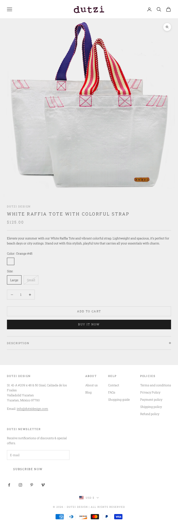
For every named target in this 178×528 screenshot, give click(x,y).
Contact (113, 385)
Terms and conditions (155, 385)
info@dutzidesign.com (32, 409)
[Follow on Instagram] (20, 485)
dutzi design (19, 206)
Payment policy (151, 399)
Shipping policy (151, 407)
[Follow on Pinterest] (32, 485)
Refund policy (149, 414)
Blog (88, 392)
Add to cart (89, 311)
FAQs (111, 392)
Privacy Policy (150, 392)
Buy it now (89, 324)
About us (91, 385)
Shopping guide (119, 399)
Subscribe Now (28, 469)
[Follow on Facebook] (9, 485)
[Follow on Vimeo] (43, 485)
